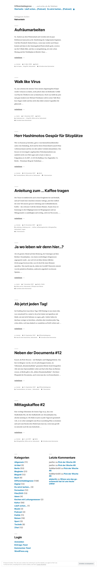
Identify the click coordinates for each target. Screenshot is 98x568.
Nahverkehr (32, 66)
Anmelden (19, 542)
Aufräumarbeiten (29, 29)
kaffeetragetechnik (42, 227)
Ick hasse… (19, 66)
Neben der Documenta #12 (38, 352)
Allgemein (19, 462)
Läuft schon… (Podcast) (35, 9)
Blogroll (17, 474)
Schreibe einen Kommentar (46, 66)
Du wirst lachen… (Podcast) (59, 9)
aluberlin (53, 479)
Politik (43, 284)
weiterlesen (19, 57)
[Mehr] (74, 9)
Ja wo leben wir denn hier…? (39, 247)
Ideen (17, 496)
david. (18, 116)
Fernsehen (19, 490)
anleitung (19, 227)
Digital (17, 484)
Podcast (18, 512)
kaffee (34, 227)
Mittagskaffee (52, 227)
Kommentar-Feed (22, 548)
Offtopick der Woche (37, 286)
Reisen (17, 518)
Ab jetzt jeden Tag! (30, 304)
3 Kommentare (48, 175)
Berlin (36, 64)
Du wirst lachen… (22, 487)
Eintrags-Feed (21, 545)
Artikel (17, 465)
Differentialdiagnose (22, 6)
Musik (17, 509)
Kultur (17, 502)
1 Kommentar (46, 389)
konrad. (18, 64)
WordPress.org (21, 551)
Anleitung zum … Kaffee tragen (41, 190)
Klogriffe (25, 66)
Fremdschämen (20, 175)
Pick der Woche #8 (67, 462)
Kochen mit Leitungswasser (27, 499)
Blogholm (18, 471)
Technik (18, 524)
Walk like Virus (27, 81)
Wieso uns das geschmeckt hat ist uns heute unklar (63, 481)
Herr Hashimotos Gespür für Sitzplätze (48, 135)
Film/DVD (18, 493)
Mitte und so (35, 118)
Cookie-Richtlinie (41, 564)
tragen (23, 229)
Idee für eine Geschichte (23, 337)
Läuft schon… (20, 506)
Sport (17, 521)
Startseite (18, 9)
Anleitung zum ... (21, 118)
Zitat (16, 527)
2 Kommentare (20, 231)
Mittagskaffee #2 (29, 404)
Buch (16, 478)
